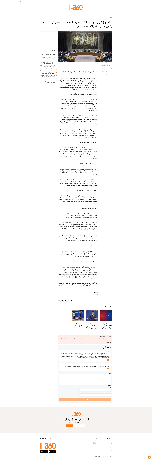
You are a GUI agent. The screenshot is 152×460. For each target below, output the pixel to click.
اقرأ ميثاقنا (109, 342)
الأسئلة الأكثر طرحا (95, 442)
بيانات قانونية (96, 444)
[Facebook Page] (50, 438)
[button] (149, 457)
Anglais (8, 1)
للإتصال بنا (96, 446)
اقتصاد (111, 442)
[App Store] (52, 451)
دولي (111, 450)
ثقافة (111, 444)
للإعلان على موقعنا (95, 443)
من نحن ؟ (96, 440)
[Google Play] (44, 451)
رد (108, 359)
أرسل (70, 425)
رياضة (111, 447)
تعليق (109, 373)
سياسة (111, 17)
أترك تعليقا (85, 399)
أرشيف (97, 447)
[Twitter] (48, 438)
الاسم (109, 387)
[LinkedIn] (43, 438)
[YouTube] (45, 438)
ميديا (111, 446)
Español (2, 1)
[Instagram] (40, 438)
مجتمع (111, 443)
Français (14, 1)
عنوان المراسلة (107, 392)
